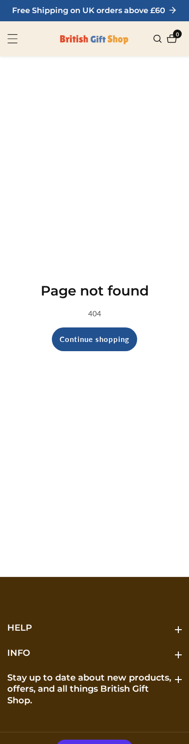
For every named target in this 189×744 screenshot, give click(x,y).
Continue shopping (94, 339)
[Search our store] (158, 38)
